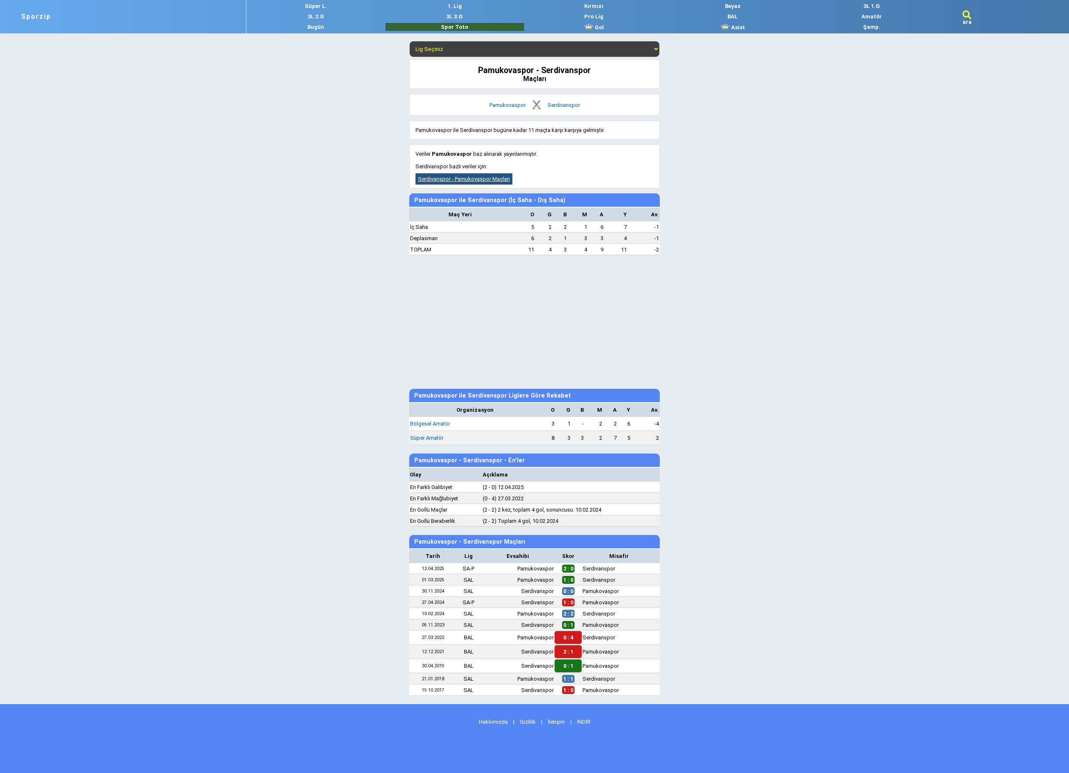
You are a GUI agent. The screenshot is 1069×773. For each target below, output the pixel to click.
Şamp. (871, 27)
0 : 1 (568, 666)
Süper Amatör (426, 438)
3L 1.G (872, 6)
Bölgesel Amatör (430, 424)
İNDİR (583, 722)
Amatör (871, 16)
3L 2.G (316, 16)
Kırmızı (593, 6)
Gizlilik (528, 722)
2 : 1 (568, 652)
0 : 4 (568, 637)
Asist (737, 27)
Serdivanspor (563, 105)
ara (967, 22)
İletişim (556, 722)
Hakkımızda (493, 722)
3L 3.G (454, 16)
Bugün (315, 27)
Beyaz (733, 6)
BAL (732, 16)
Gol (598, 27)
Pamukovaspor (507, 105)
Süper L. (316, 6)
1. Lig (455, 6)
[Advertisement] (534, 322)
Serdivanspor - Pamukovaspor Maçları (464, 179)
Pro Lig (593, 16)
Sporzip (36, 16)
